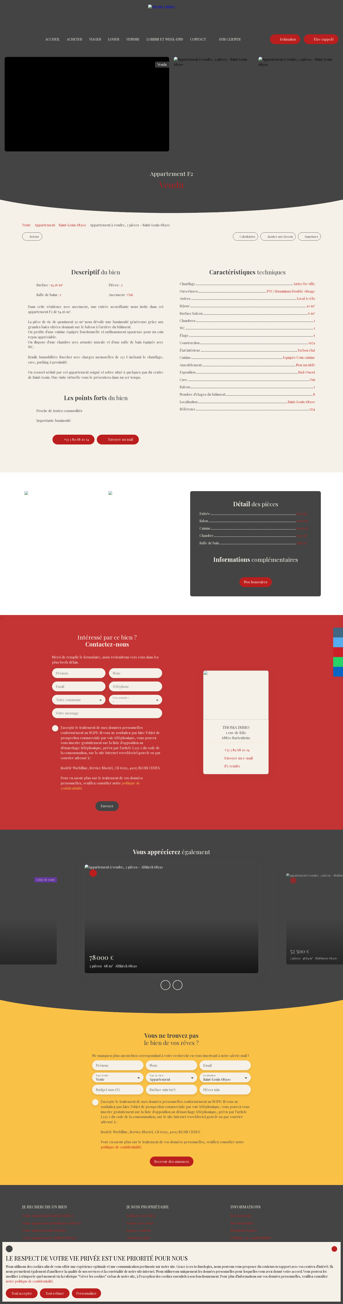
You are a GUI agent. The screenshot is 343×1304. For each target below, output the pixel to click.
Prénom (62, 673)
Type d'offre (102, 1075)
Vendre (133, 39)
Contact (198, 39)
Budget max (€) (108, 1089)
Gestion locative (138, 1237)
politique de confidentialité (121, 1147)
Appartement (45, 225)
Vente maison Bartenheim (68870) (47, 1215)
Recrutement (241, 1215)
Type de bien (156, 1075)
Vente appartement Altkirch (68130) (49, 1237)
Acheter (74, 39)
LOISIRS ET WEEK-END (165, 39)
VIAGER (95, 39)
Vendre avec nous (140, 1223)
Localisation (209, 1075)
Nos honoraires (242, 1223)
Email (60, 686)
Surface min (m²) (162, 1089)
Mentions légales (244, 1230)
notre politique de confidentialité (29, 1281)
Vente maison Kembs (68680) (44, 1230)
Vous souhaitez (120, 697)
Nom (116, 673)
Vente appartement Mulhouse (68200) (51, 1223)
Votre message (67, 713)
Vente (26, 225)
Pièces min (211, 1089)
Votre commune (68, 700)
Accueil (52, 39)
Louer (113, 39)
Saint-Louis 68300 (72, 225)
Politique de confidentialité (251, 1237)
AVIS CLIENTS (230, 39)
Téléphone (121, 686)
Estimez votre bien (140, 1215)
